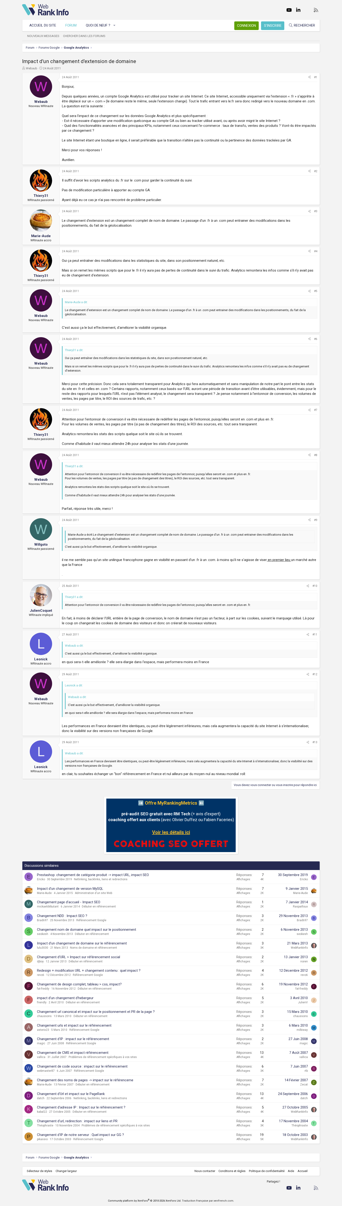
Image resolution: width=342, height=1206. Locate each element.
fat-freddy (43, 988)
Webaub (31, 68)
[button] (114, 25)
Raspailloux (300, 906)
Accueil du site (42, 25)
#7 (315, 410)
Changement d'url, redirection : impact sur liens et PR (77, 1121)
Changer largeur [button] (66, 1171)
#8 (315, 455)
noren (304, 961)
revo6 (40, 975)
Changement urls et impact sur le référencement (74, 1025)
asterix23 (43, 1029)
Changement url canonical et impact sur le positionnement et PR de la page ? (96, 1012)
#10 (314, 586)
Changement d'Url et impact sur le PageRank (71, 1094)
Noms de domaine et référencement (93, 947)
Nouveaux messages (43, 36)
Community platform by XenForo (144, 1200)
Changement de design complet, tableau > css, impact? (79, 984)
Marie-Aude (44, 893)
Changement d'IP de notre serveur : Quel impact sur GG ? (80, 1135)
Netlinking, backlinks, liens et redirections (100, 879)
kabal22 (42, 1111)
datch (40, 1098)
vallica (41, 1057)
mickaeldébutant (48, 906)
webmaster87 (46, 1070)
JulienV (303, 1002)
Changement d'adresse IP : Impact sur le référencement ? (81, 1107)
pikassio (42, 1139)
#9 (315, 520)
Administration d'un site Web (93, 893)
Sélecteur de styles (39, 1171)
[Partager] (309, 77)
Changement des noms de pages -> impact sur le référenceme (85, 1080)
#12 (314, 674)
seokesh (42, 934)
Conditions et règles (231, 1171)
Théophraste (45, 1125)
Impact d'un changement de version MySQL (70, 889)
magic (41, 1043)
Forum (71, 25)
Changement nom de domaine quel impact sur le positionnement (86, 929)
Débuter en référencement (99, 906)
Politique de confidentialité (267, 1171)
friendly (42, 1002)
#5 (315, 291)
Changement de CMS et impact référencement (72, 1053)
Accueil (303, 1171)
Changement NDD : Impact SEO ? (62, 916)
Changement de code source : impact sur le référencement (82, 1066)
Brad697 (42, 920)
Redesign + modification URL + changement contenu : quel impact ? (89, 970)
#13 (314, 742)
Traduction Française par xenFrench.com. (208, 1200)
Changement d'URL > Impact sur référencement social (78, 957)
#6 (315, 339)
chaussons (44, 1016)
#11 (314, 634)
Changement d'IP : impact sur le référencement (73, 1039)
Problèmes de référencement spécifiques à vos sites (103, 1057)
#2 (315, 171)
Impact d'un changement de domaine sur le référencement (82, 943)
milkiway (302, 1029)
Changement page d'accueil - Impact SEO (68, 902)
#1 (315, 77)
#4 (315, 251)
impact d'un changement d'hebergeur (65, 998)
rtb (306, 1070)
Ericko (41, 879)
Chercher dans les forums (84, 36)
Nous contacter (204, 1171)
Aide (291, 1171)
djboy (40, 961)
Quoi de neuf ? (98, 25)
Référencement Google (91, 920)
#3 (315, 211)
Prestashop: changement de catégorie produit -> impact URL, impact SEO (93, 875)
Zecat (304, 1084)
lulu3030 (42, 947)
